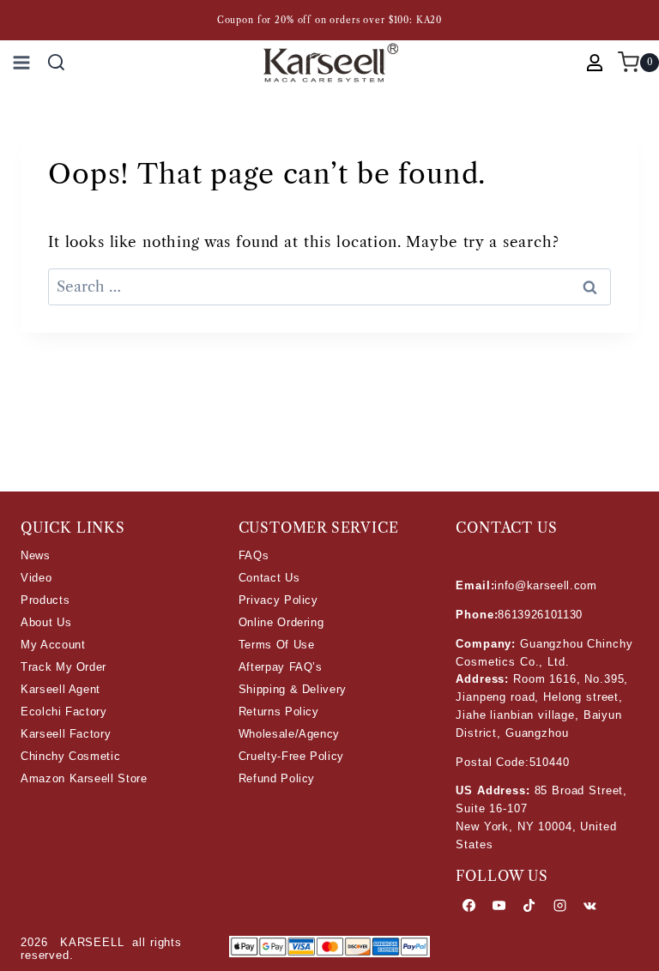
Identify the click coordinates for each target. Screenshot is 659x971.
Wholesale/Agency (289, 733)
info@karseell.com (545, 585)
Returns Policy (279, 711)
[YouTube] (499, 906)
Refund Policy (277, 778)
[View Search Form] (56, 62)
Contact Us (269, 577)
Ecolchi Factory (64, 711)
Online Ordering (281, 622)
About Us (46, 622)
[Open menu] (19, 62)
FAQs (254, 555)
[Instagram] (559, 906)
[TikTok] (529, 906)
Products (45, 600)
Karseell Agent (60, 689)
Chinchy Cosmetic (70, 756)
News (36, 555)
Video (36, 577)
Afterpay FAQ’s (281, 666)
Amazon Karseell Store (84, 778)
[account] (594, 62)
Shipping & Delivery (293, 689)
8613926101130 (540, 614)
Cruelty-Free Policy (291, 756)
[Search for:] (329, 286)
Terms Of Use (277, 644)
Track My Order (63, 666)
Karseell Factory (66, 733)
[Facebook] (468, 906)
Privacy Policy (278, 600)
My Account (53, 644)
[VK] (589, 906)
